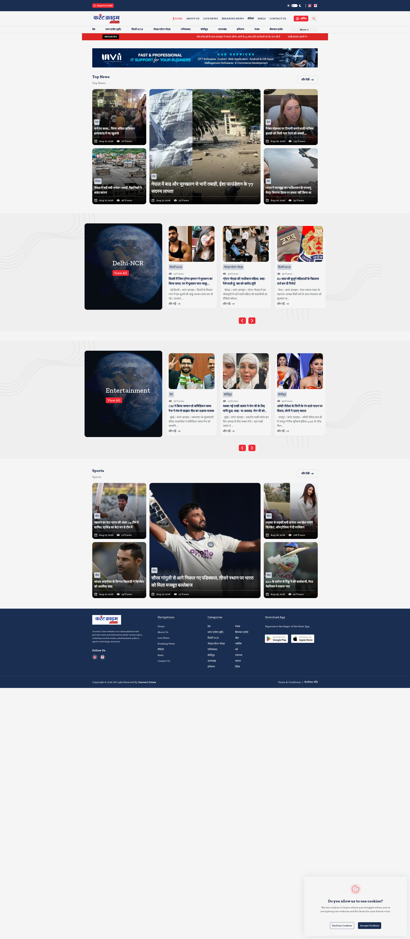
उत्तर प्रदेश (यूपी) (215, 632)
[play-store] (276, 639)
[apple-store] (303, 639)
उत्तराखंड (212, 660)
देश (209, 626)
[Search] (314, 19)
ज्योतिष (238, 643)
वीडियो (251, 18)
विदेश (237, 666)
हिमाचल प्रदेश (241, 632)
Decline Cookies (342, 925)
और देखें (305, 79)
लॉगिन (303, 18)
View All (120, 273)
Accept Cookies (369, 925)
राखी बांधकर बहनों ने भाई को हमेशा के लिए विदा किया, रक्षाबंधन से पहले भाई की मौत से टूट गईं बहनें (274, 36)
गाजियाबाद (212, 649)
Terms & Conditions (289, 682)
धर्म (236, 649)
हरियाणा (211, 666)
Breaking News (233, 18)
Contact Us (278, 18)
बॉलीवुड (211, 655)
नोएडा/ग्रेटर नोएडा (216, 643)
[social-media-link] (310, 5)
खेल (237, 637)
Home (178, 18)
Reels (262, 18)
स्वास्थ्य (238, 655)
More (303, 29)
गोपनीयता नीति (311, 682)
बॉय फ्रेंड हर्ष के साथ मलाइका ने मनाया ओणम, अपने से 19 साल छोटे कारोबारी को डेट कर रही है (182, 36)
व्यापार (238, 660)
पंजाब (237, 626)
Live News (210, 18)
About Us (192, 18)
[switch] (294, 5)
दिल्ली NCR (213, 637)
